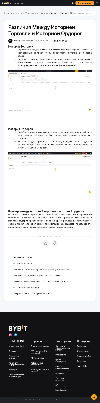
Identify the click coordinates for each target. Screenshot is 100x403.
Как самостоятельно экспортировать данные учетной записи (41, 269)
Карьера (13, 370)
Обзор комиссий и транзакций (16, 375)
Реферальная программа (37, 364)
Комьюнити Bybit (16, 346)
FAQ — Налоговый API (22, 263)
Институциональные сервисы (40, 371)
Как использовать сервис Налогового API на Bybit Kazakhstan (40, 281)
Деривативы (83, 351)
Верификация (61, 390)
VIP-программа (37, 358)
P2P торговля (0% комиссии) (39, 352)
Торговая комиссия (59, 379)
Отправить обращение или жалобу (62, 348)
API (56, 385)
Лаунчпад (81, 361)
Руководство (61, 355)
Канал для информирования (16, 364)
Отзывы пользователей (62, 367)
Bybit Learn (60, 373)
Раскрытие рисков (14, 357)
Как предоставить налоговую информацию (32, 293)
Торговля (81, 346)
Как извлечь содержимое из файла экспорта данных (37, 275)
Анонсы (12, 351)
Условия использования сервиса (66, 400)
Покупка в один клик (40, 346)
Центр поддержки (13, 13)
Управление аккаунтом (36, 13)
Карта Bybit (82, 366)
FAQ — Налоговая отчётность (26, 287)
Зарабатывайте (84, 356)
